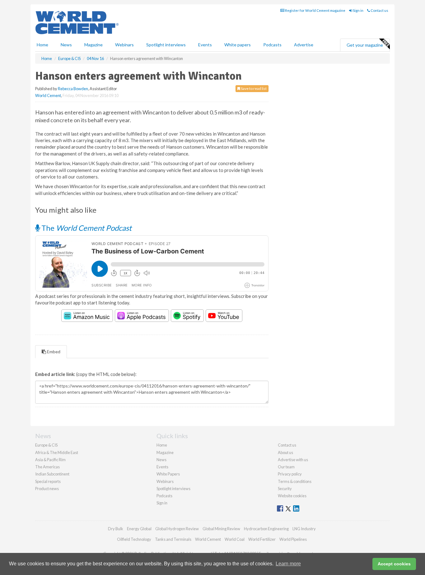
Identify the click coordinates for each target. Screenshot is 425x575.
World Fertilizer (262, 539)
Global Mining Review (221, 528)
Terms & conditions (294, 481)
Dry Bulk (115, 528)
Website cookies (292, 495)
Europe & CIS (46, 445)
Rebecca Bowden (73, 88)
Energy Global (139, 528)
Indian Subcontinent (52, 473)
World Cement (48, 95)
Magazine (93, 44)
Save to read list (253, 88)
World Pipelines (293, 539)
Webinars (124, 44)
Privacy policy (290, 473)
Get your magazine (365, 45)
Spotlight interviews (166, 44)
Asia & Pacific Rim (50, 459)
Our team (286, 466)
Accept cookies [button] (394, 563)
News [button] (66, 44)
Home (42, 44)
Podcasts (272, 44)
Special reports (48, 481)
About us (285, 452)
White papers (237, 44)
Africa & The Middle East (56, 452)
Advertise (303, 44)
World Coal (235, 539)
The (86, 227)
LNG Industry (304, 528)
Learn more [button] (288, 563)
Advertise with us (293, 459)
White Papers (168, 473)
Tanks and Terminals (173, 539)
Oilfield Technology (134, 539)
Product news (47, 488)
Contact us (379, 10)
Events (205, 44)
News (161, 459)
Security (285, 488)
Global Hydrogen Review (177, 528)
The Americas (47, 466)
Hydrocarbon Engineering (266, 528)
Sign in (357, 10)
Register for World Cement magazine (314, 10)
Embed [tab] (53, 351)
